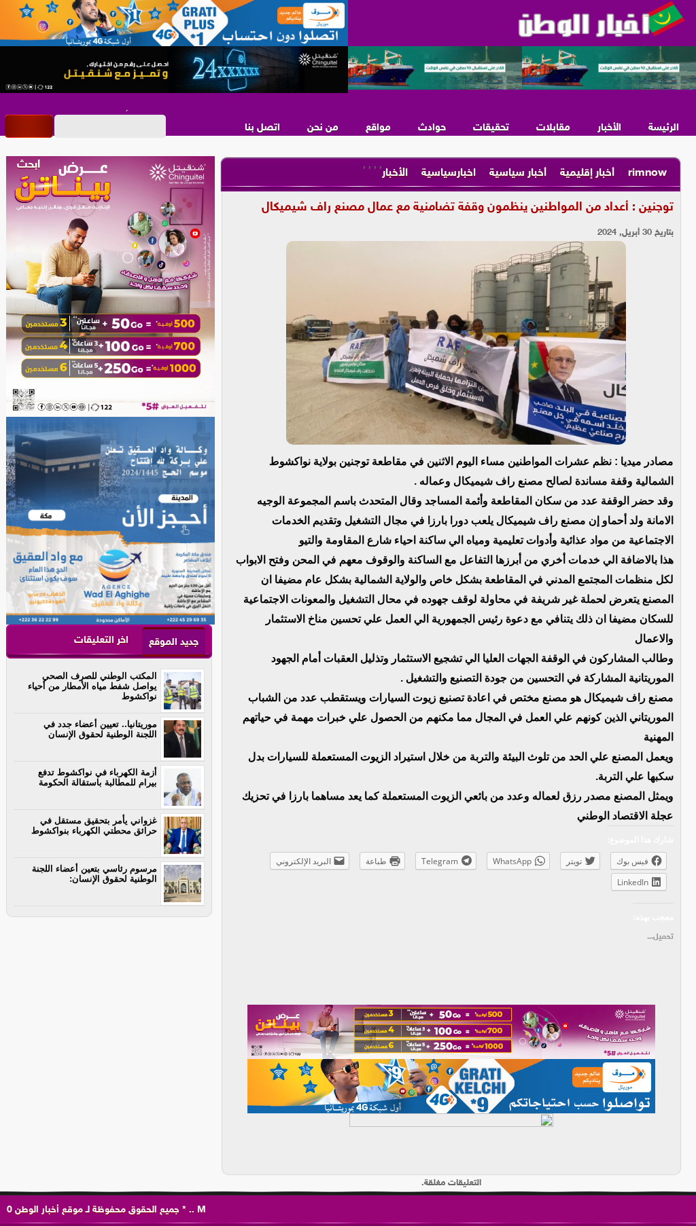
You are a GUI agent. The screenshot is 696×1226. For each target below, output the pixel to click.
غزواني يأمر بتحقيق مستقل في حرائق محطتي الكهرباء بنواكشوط (94, 825)
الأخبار (609, 128)
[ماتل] (451, 1140)
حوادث (432, 128)
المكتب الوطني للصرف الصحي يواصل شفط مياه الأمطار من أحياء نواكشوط (92, 686)
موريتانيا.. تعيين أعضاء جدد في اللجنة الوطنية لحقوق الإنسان (100, 729)
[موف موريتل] (174, 23)
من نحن (322, 128)
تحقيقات (491, 128)
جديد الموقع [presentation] (173, 642)
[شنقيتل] (174, 69)
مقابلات (553, 128)
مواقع (378, 128)
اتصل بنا (262, 128)
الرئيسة (663, 128)
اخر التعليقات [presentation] (101, 640)
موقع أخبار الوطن (47, 1210)
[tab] (173, 641)
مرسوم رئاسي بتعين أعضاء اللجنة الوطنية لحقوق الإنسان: (94, 873)
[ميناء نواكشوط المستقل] (522, 68)
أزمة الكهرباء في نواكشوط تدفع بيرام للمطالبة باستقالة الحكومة (97, 777)
